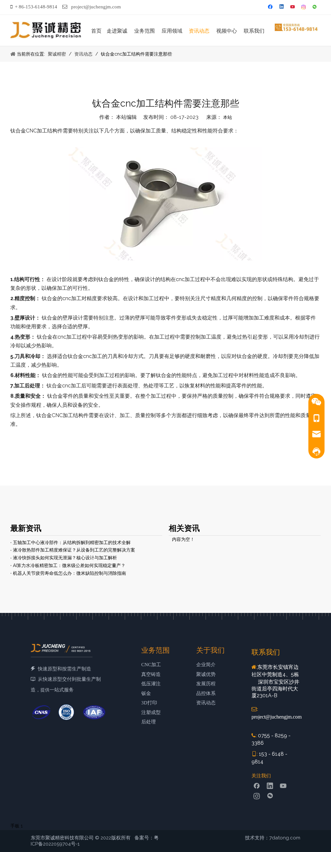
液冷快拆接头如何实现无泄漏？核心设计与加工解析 (65, 557)
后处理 (148, 721)
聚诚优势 (206, 674)
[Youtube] (293, 7)
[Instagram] (304, 7)
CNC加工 (151, 664)
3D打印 (149, 702)
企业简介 (206, 664)
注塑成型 (151, 712)
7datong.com (284, 838)
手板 (14, 825)
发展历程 (206, 683)
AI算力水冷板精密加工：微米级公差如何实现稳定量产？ (69, 565)
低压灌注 (151, 683)
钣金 (146, 693)
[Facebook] (271, 7)
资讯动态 (206, 702)
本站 (227, 117)
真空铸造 (151, 674)
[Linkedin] (282, 7)
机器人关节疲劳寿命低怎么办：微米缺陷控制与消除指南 (69, 573)
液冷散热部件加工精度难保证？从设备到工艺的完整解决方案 (74, 549)
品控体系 (206, 693)
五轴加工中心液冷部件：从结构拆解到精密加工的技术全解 (72, 542)
